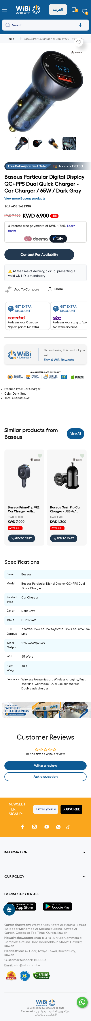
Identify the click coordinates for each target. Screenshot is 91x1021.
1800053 (40, 959)
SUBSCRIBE (71, 809)
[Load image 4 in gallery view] (69, 143)
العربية (58, 9)
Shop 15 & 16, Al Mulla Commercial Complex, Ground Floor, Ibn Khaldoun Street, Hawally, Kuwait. (43, 941)
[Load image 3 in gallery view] (53, 143)
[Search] (6, 25)
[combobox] (45, 25)
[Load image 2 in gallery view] (37, 143)
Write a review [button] (45, 765)
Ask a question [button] (46, 776)
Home (10, 39)
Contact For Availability (39, 254)
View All (75, 433)
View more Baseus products (25, 198)
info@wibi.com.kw (27, 965)
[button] (74, 9)
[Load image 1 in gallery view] (21, 143)
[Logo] (28, 9)
